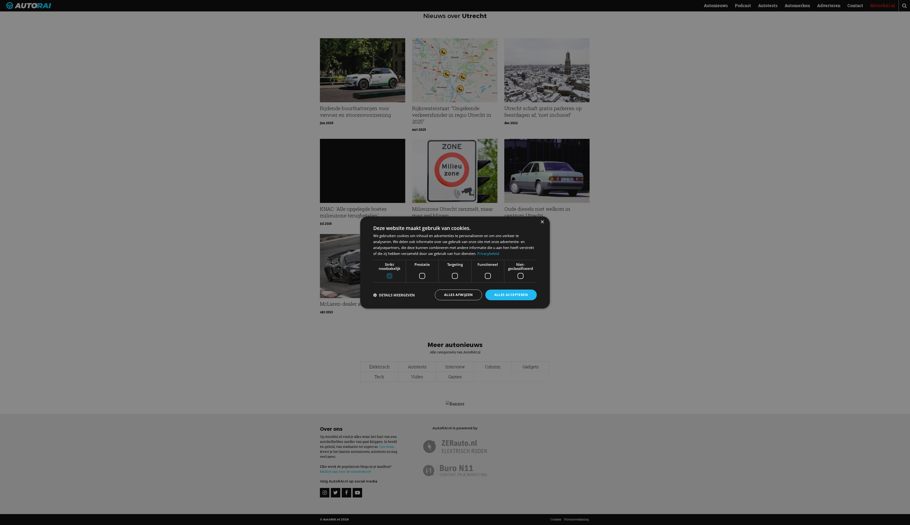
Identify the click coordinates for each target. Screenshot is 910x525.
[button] (394, 295)
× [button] (542, 222)
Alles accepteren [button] (511, 294)
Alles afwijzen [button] (458, 294)
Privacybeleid (488, 253)
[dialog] (455, 262)
